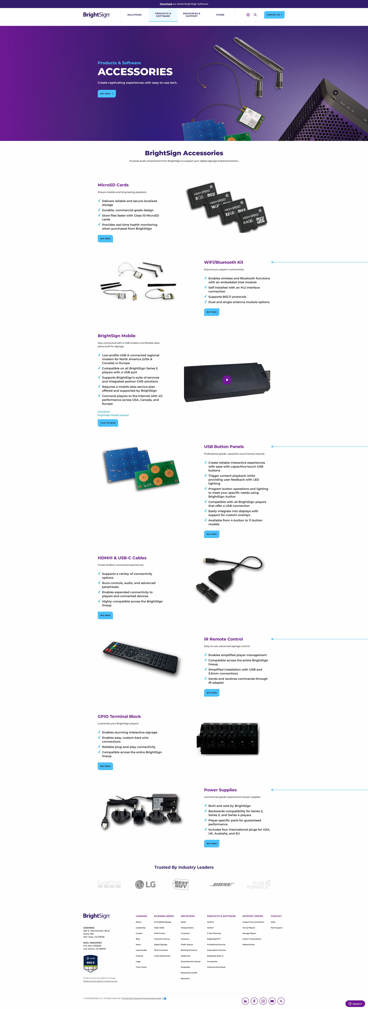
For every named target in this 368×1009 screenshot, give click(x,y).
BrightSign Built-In (215, 956)
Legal (138, 961)
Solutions (134, 14)
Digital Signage (160, 944)
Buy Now (105, 93)
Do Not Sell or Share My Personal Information (141, 998)
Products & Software (163, 14)
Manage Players (249, 933)
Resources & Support (191, 14)
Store (220, 14)
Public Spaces (187, 944)
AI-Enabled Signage (162, 922)
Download (166, 4)
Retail (183, 922)
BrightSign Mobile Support (113, 415)
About (138, 922)
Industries (188, 916)
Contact (276, 916)
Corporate (185, 933)
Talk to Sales (108, 423)
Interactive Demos (162, 939)
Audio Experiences (162, 956)
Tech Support (276, 928)
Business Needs (164, 916)
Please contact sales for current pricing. (100, 981)
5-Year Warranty (214, 933)
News (138, 944)
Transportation (187, 928)
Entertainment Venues (190, 961)
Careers (139, 933)
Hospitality (185, 967)
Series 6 (210, 922)
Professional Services (216, 944)
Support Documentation (253, 922)
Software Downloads (216, 967)
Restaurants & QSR (189, 973)
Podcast (139, 956)
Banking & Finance (189, 950)
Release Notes (249, 944)
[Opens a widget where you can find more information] (355, 1004)
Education (185, 978)
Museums (185, 939)
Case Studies (141, 950)
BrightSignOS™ (214, 939)
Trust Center (141, 967)
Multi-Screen (159, 933)
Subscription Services (216, 950)
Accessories (212, 961)
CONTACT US (273, 15)
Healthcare (185, 956)
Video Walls (159, 928)
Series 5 (210, 928)
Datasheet (104, 411)
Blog (138, 939)
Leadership (140, 928)
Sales (273, 922)
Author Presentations (252, 939)
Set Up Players (249, 928)
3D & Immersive (161, 950)
